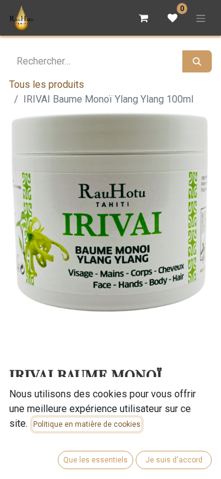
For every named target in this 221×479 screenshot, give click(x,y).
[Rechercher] (197, 61)
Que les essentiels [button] (95, 460)
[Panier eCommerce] (143, 18)
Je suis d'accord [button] (174, 460)
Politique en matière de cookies (87, 424)
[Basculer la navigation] (201, 18)
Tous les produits (46, 84)
